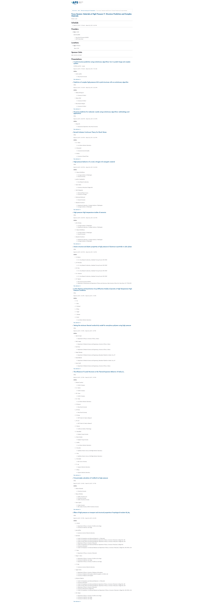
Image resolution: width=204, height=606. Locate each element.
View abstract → (77, 79)
